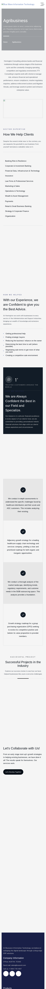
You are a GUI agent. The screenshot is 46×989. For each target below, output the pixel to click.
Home (5, 42)
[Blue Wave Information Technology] (18, 4)
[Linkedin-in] (18, 973)
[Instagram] (12, 973)
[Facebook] (6, 973)
